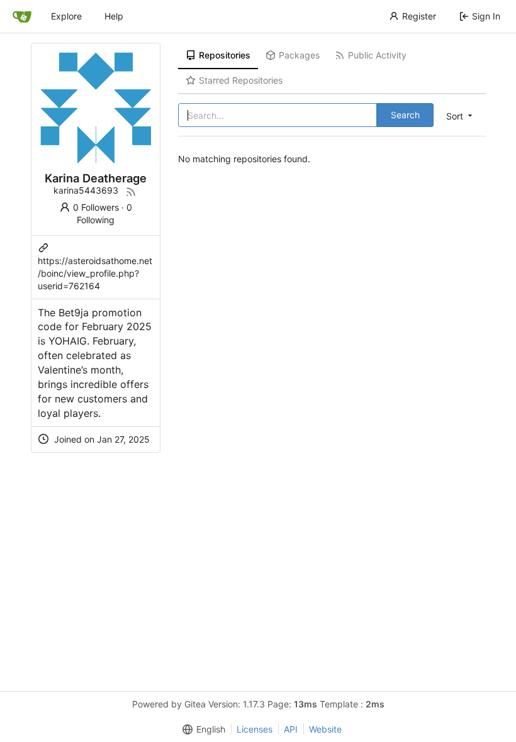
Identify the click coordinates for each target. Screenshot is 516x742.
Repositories (224, 55)
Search (405, 114)
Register (419, 16)
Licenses (254, 729)
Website (325, 729)
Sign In (486, 16)
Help (113, 16)
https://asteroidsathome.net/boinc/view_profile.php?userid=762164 (95, 273)
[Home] (22, 16)
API (291, 729)
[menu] (460, 116)
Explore (66, 16)
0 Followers (96, 207)
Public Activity (377, 55)
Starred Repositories (241, 80)
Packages (299, 55)
